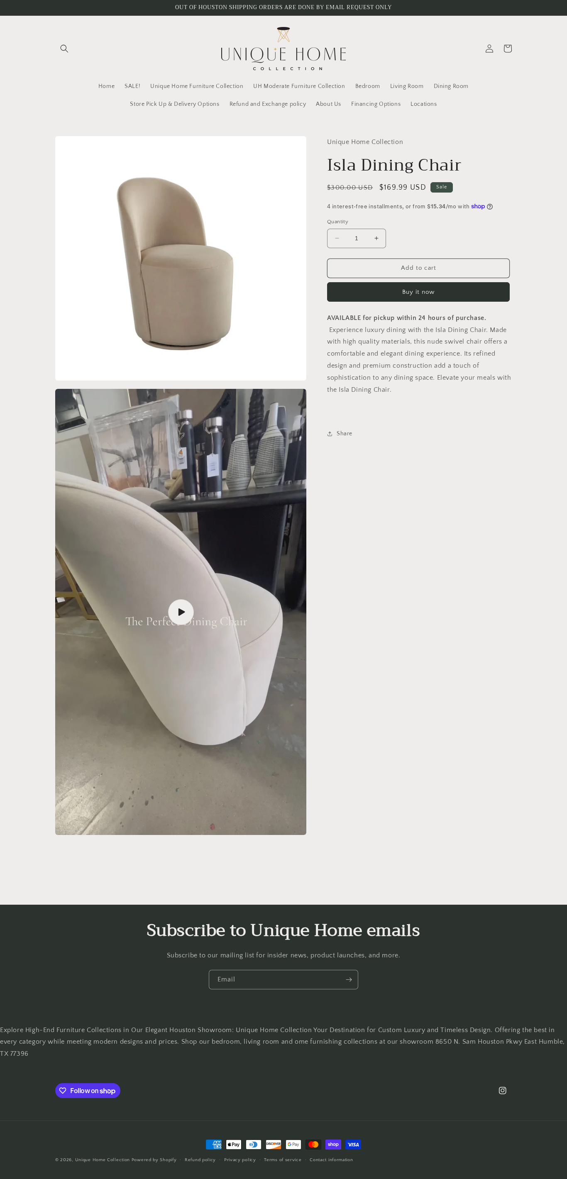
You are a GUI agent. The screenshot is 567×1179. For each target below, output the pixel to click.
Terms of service (282, 1159)
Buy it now (418, 291)
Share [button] (344, 433)
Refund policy (200, 1159)
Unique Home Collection (102, 1159)
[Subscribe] (349, 979)
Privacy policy (240, 1159)
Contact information (331, 1159)
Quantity (337, 222)
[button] (64, 48)
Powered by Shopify (154, 1159)
